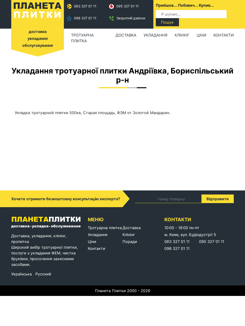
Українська (21, 274)
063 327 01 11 (85, 6)
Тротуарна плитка (82, 38)
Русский (43, 274)
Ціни (201, 35)
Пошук (167, 22)
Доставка (126, 35)
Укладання (155, 35)
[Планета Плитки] (37, 9)
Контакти (223, 35)
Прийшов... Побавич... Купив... (185, 5)
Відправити (217, 198)
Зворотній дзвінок (130, 18)
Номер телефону (171, 199)
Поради (129, 241)
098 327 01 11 (85, 18)
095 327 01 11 (127, 6)
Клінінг (182, 35)
